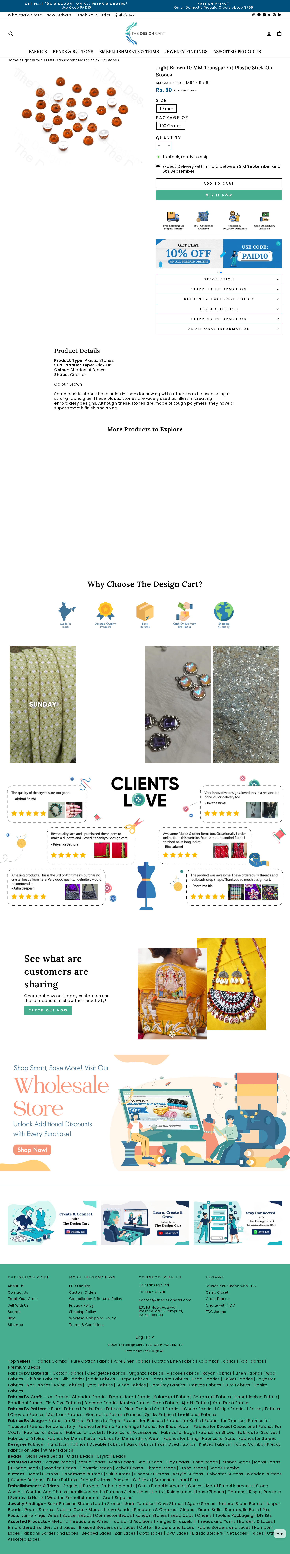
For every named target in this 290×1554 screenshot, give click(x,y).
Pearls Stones (39, 1509)
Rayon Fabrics (217, 1373)
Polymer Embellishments (109, 1486)
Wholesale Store (25, 15)
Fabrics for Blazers (43, 1432)
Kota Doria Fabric (230, 1403)
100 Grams (171, 125)
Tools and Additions (132, 1521)
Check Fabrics (199, 1408)
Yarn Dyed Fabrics (176, 1444)
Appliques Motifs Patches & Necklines (109, 1492)
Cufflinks (142, 1480)
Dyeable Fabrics (106, 1444)
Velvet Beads (129, 1468)
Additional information (219, 329)
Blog (12, 1318)
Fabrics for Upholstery (52, 1426)
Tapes (258, 1533)
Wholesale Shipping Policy (92, 1318)
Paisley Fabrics (264, 1408)
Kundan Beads (25, 1468)
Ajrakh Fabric (195, 1403)
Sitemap (15, 1324)
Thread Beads (161, 1468)
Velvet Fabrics (238, 1379)
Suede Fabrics (131, 1385)
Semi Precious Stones (70, 1503)
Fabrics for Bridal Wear (166, 1426)
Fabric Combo (248, 1444)
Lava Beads (118, 1509)
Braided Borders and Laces (107, 1527)
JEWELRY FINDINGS (186, 51)
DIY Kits (264, 1515)
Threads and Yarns (216, 1521)
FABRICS (38, 51)
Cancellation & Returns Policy (95, 1298)
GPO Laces (177, 1533)
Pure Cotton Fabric (90, 1361)
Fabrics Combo (51, 1361)
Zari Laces (125, 1533)
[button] (217, 272)
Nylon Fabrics (68, 1385)
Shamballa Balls (242, 1509)
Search (14, 1311)
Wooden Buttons (264, 1474)
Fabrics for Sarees (257, 1438)
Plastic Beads (91, 1462)
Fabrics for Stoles (26, 1438)
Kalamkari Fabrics (217, 1361)
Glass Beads (80, 1456)
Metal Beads (267, 1462)
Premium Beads (24, 1367)
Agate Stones (201, 1503)
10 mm (166, 108)
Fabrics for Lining (181, 1438)
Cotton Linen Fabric (174, 1361)
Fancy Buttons (95, 1480)
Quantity (168, 137)
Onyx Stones (171, 1503)
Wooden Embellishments (73, 1497)
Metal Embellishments (229, 1486)
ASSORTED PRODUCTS (237, 51)
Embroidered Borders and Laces (42, 1527)
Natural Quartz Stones (80, 1509)
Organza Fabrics (146, 1373)
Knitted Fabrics (214, 1444)
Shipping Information (219, 289)
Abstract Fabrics (65, 1414)
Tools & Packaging (234, 1515)
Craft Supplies (117, 1497)
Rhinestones (180, 1492)
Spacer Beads (77, 1515)
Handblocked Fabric (256, 1397)
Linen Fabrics (249, 1373)
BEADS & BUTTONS (73, 51)
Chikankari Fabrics (212, 1397)
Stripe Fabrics (231, 1408)
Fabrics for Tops (103, 1420)
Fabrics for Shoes (216, 1432)
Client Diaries (217, 1298)
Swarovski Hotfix (27, 1497)
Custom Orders (83, 1292)
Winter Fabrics (58, 1450)
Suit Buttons (119, 1474)
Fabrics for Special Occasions (225, 1426)
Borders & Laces (256, 1521)
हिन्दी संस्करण (125, 15)
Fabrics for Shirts (65, 1420)
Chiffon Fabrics (42, 1379)
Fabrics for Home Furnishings (109, 1426)
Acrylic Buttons (188, 1474)
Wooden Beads (60, 1468)
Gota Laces (151, 1533)
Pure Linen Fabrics (132, 1361)
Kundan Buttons (26, 1480)
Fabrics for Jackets (86, 1432)
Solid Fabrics (167, 1408)
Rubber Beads (236, 1462)
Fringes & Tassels (175, 1521)
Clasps (187, 1509)
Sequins (71, 1486)
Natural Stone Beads (240, 1503)
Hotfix (158, 1492)
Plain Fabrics (137, 1408)
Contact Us (18, 1292)
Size (161, 100)
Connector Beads (113, 1515)
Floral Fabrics (65, 1408)
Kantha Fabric (134, 1403)
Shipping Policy (82, 1311)
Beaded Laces (96, 1533)
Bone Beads (205, 1462)
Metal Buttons (44, 1474)
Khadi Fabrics (206, 1379)
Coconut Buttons (151, 1474)
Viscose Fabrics (183, 1373)
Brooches (164, 1480)
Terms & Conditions (87, 1324)
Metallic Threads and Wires (79, 1521)
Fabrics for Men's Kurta (71, 1438)
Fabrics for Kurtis (183, 1420)
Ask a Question (219, 309)
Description (219, 279)
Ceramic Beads (96, 1468)
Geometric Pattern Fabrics (113, 1414)
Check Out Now (48, 1010)
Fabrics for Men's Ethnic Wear (129, 1438)
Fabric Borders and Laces (224, 1527)
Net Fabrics (39, 1385)
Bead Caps (182, 1515)
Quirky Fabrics (159, 1414)
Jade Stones (108, 1503)
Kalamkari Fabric (171, 1397)
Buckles (122, 1480)
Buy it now (219, 195)
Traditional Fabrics (196, 1414)
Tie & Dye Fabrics (63, 1403)
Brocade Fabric (100, 1403)
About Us (16, 1286)
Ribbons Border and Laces (50, 1533)
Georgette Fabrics (106, 1373)
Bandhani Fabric (25, 1403)
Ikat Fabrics (251, 1361)
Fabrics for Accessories (133, 1432)
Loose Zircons (210, 1492)
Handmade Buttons (83, 1474)
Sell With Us (18, 1305)
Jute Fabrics (237, 1385)
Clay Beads (177, 1462)
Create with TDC (220, 1305)
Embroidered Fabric (129, 1397)
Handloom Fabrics (67, 1444)
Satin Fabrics (101, 1379)
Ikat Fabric (57, 1397)
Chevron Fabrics (27, 1414)
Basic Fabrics (140, 1444)
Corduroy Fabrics (167, 1385)
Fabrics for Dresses (224, 1420)
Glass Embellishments (161, 1486)
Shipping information (219, 319)
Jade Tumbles (139, 1503)
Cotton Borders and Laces (166, 1527)
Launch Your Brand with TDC (231, 1286)
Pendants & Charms (155, 1509)
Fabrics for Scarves (258, 1432)
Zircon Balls (209, 1509)
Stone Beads (192, 1468)
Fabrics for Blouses (143, 1420)
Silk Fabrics (73, 1379)
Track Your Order (93, 15)
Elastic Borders (207, 1533)
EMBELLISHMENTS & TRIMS (129, 51)
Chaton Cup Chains (46, 1492)
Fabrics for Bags (178, 1432)
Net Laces (236, 1533)
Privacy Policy (81, 1305)
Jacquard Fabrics (170, 1379)
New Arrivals (59, 15)
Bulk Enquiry (79, 1286)
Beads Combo (224, 1468)
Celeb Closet (217, 1292)
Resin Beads (121, 1462)
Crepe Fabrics (133, 1379)
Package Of (172, 117)
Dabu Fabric (165, 1403)
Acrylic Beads (60, 1462)
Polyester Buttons (225, 1474)
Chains (195, 1486)
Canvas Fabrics (205, 1385)
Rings (254, 1492)
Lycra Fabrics (99, 1385)
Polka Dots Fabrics (101, 1408)
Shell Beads (150, 1462)
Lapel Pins (188, 1480)
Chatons (236, 1492)
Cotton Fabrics (68, 1373)
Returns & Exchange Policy (219, 299)
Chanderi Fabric (89, 1397)
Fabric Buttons (62, 1480)
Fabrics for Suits (218, 1438)
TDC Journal (216, 1311)
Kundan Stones (151, 1515)
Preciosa (273, 1492)
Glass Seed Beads (45, 1456)
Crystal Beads (111, 1456)
